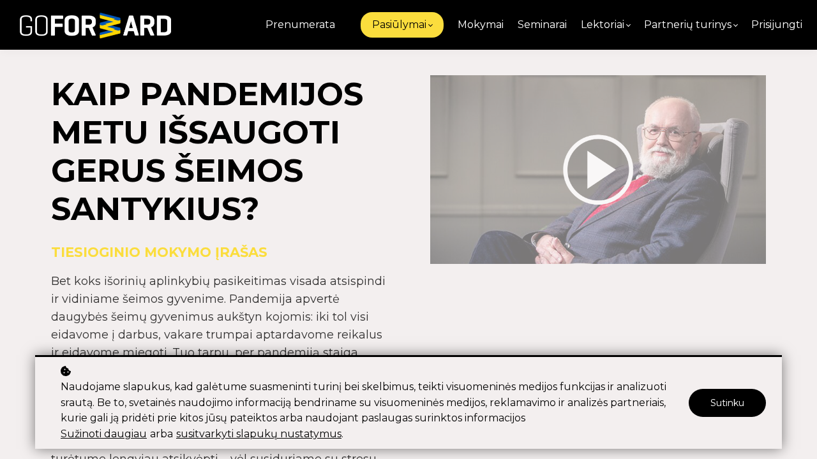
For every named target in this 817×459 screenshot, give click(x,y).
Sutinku (727, 403)
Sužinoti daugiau (104, 434)
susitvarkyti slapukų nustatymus (258, 434)
